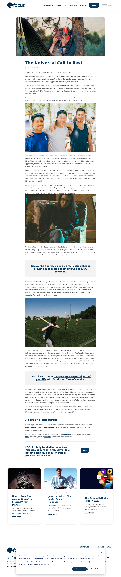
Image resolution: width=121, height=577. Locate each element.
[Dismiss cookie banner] (101, 552)
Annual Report (104, 558)
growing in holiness (45, 268)
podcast (67, 434)
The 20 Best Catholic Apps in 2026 (96, 499)
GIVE (85, 450)
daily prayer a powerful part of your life (63, 378)
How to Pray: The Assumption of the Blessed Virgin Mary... (22, 500)
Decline (94, 569)
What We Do (85, 547)
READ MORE (16, 517)
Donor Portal (104, 547)
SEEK (27, 437)
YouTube (47, 437)
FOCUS (16, 5)
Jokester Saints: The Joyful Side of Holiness (59, 499)
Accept (79, 569)
